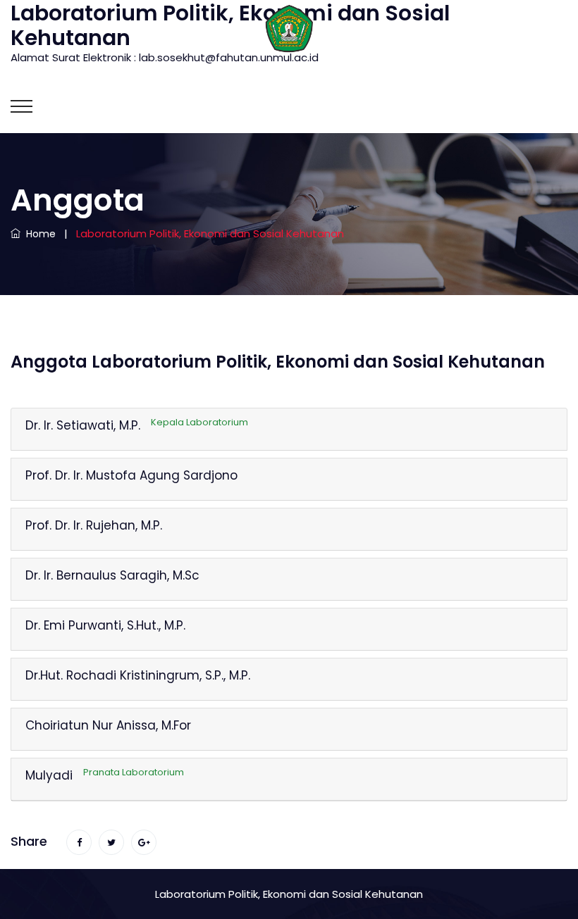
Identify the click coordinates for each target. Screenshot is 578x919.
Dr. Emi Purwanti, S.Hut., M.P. (105, 625)
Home (38, 234)
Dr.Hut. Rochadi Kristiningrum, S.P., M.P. (137, 675)
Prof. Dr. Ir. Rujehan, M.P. (93, 525)
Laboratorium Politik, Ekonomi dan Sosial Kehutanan (289, 894)
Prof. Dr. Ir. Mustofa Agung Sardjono (131, 475)
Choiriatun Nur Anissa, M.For (108, 725)
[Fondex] (289, 27)
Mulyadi (104, 775)
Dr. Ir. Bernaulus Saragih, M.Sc (112, 575)
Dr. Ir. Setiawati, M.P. (136, 425)
